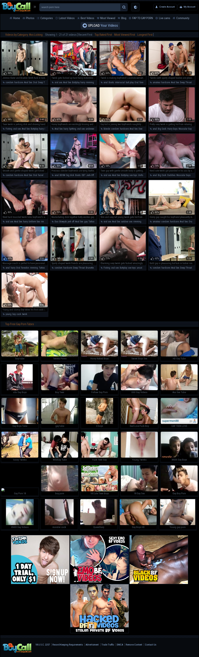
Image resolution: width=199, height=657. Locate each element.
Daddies (171, 175)
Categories (46, 18)
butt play (130, 82)
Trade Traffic (107, 644)
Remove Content (134, 644)
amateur (156, 82)
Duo (56, 221)
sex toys (133, 175)
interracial (120, 82)
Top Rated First (103, 34)
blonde (107, 128)
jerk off (71, 221)
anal (106, 82)
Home (16, 18)
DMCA (120, 644)
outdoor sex (126, 221)
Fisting (9, 128)
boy (14, 314)
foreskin (143, 82)
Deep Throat (44, 82)
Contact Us (150, 644)
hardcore (18, 82)
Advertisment (92, 644)
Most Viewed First (124, 34)
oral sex (58, 82)
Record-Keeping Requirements (67, 644)
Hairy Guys (172, 128)
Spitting (72, 128)
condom (9, 82)
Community (182, 18)
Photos (30, 18)
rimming (90, 82)
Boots (111, 82)
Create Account (167, 6)
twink (24, 314)
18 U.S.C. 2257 (42, 644)
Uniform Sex (143, 175)
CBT (83, 175)
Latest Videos (67, 18)
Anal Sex (28, 82)
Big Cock (162, 128)
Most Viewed (107, 18)
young (8, 314)
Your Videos (103, 25)
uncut (139, 267)
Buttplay (75, 82)
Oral (35, 82)
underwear (91, 128)
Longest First (145, 34)
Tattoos (91, 221)
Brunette (90, 267)
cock (19, 314)
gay (85, 221)
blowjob (63, 221)
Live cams (164, 18)
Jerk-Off (90, 175)
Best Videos (87, 18)
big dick (70, 175)
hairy (82, 82)
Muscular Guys (186, 128)
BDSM (62, 175)
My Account (190, 6)
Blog (123, 18)
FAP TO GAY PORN (142, 18)
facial (40, 175)
